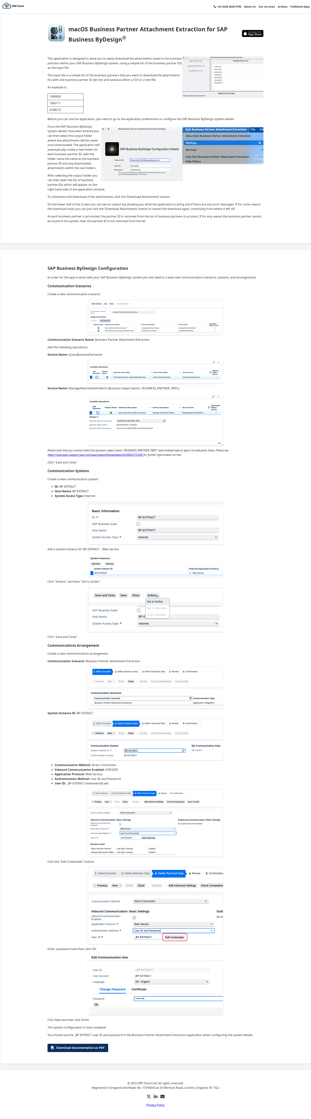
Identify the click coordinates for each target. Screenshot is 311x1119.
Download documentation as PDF (80, 1048)
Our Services (267, 6)
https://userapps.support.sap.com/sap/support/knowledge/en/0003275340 (95, 455)
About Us (250, 6)
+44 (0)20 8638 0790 (229, 6)
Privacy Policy (155, 1105)
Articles (282, 6)
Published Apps (300, 6)
